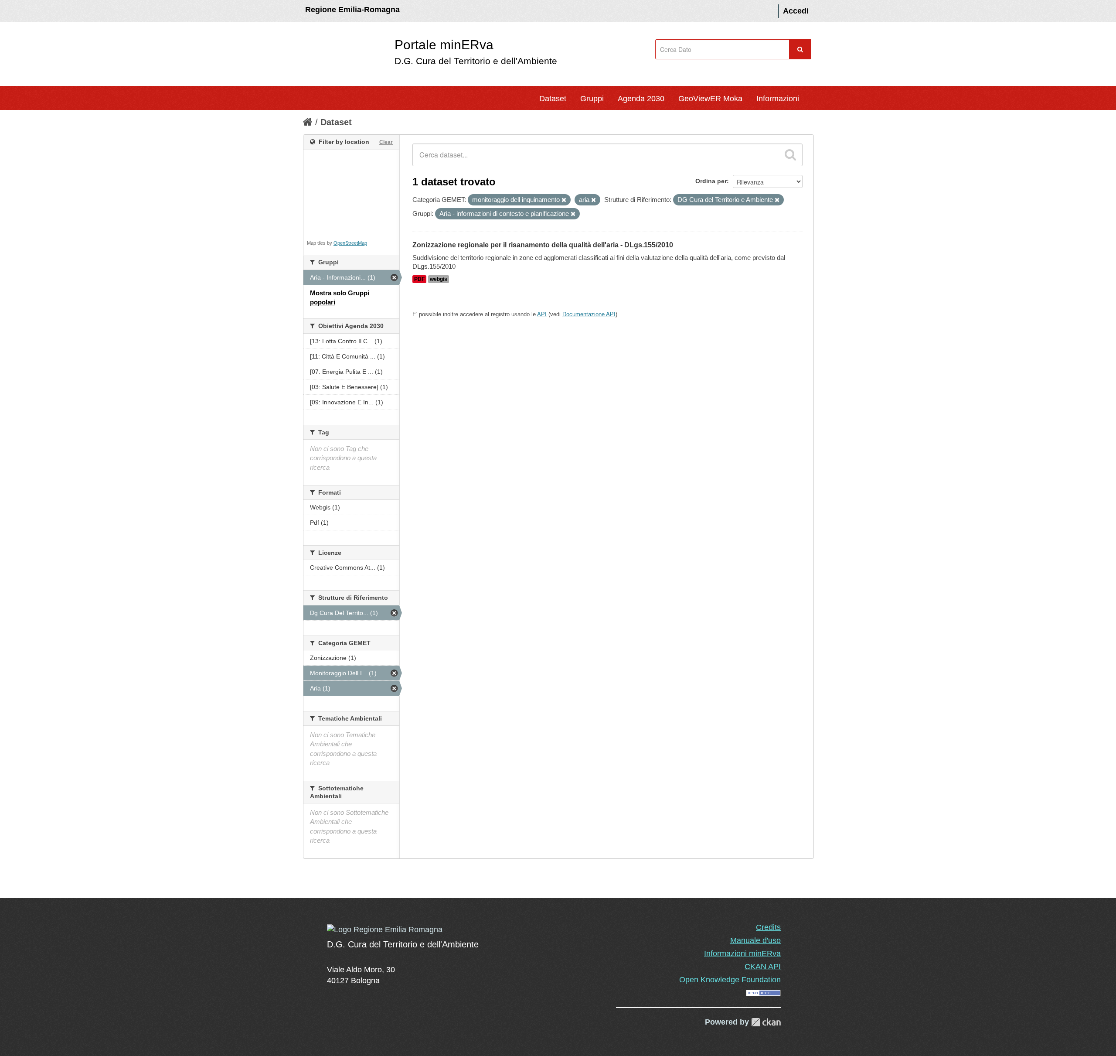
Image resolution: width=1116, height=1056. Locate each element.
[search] (790, 154)
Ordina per (711, 181)
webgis (438, 279)
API (542, 314)
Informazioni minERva (742, 953)
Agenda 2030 (641, 98)
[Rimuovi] (563, 200)
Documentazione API (589, 314)
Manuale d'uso (755, 940)
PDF (419, 279)
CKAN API (763, 966)
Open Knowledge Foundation (730, 979)
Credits (768, 927)
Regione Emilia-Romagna (352, 9)
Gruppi (592, 98)
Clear (386, 142)
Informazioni (777, 98)
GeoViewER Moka (710, 98)
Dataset (552, 98)
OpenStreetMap (350, 243)
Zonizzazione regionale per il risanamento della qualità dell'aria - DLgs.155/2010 (542, 245)
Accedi (796, 11)
